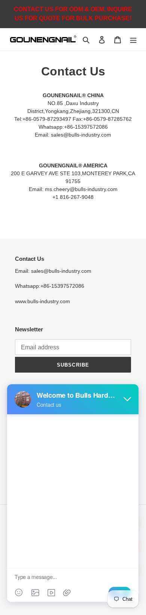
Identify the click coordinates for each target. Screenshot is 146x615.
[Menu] (133, 40)
